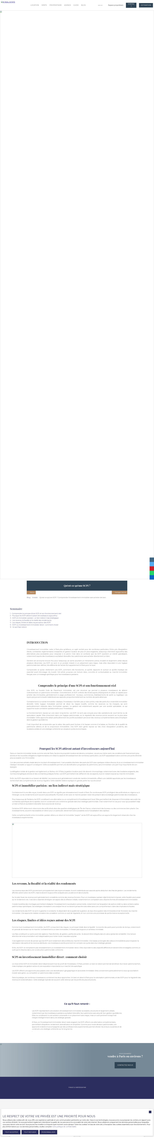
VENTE (44, 5)
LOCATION (34, 5)
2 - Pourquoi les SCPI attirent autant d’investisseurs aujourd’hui (33, 616)
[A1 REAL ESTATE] (10, 5)
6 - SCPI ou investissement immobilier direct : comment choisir (34, 625)
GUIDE (76, 5)
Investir (35, 597)
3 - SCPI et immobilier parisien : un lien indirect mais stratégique (34, 618)
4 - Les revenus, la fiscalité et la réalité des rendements (30, 620)
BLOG (83, 5)
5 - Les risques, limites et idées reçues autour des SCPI (30, 622)
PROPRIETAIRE (55, 5)
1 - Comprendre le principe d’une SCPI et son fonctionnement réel (35, 613)
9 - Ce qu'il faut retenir (18, 627)
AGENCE (67, 5)
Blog (28, 597)
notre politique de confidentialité (64, 1127)
